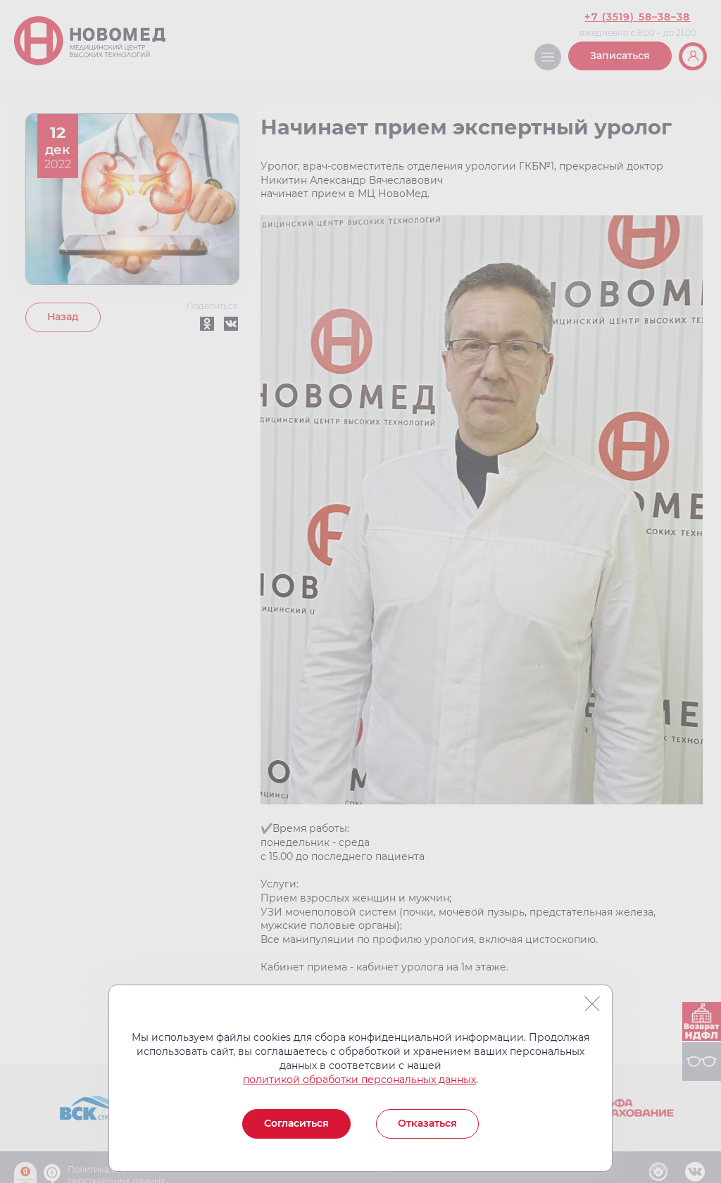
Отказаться (427, 1123)
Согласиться (296, 1123)
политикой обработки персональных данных (359, 1079)
